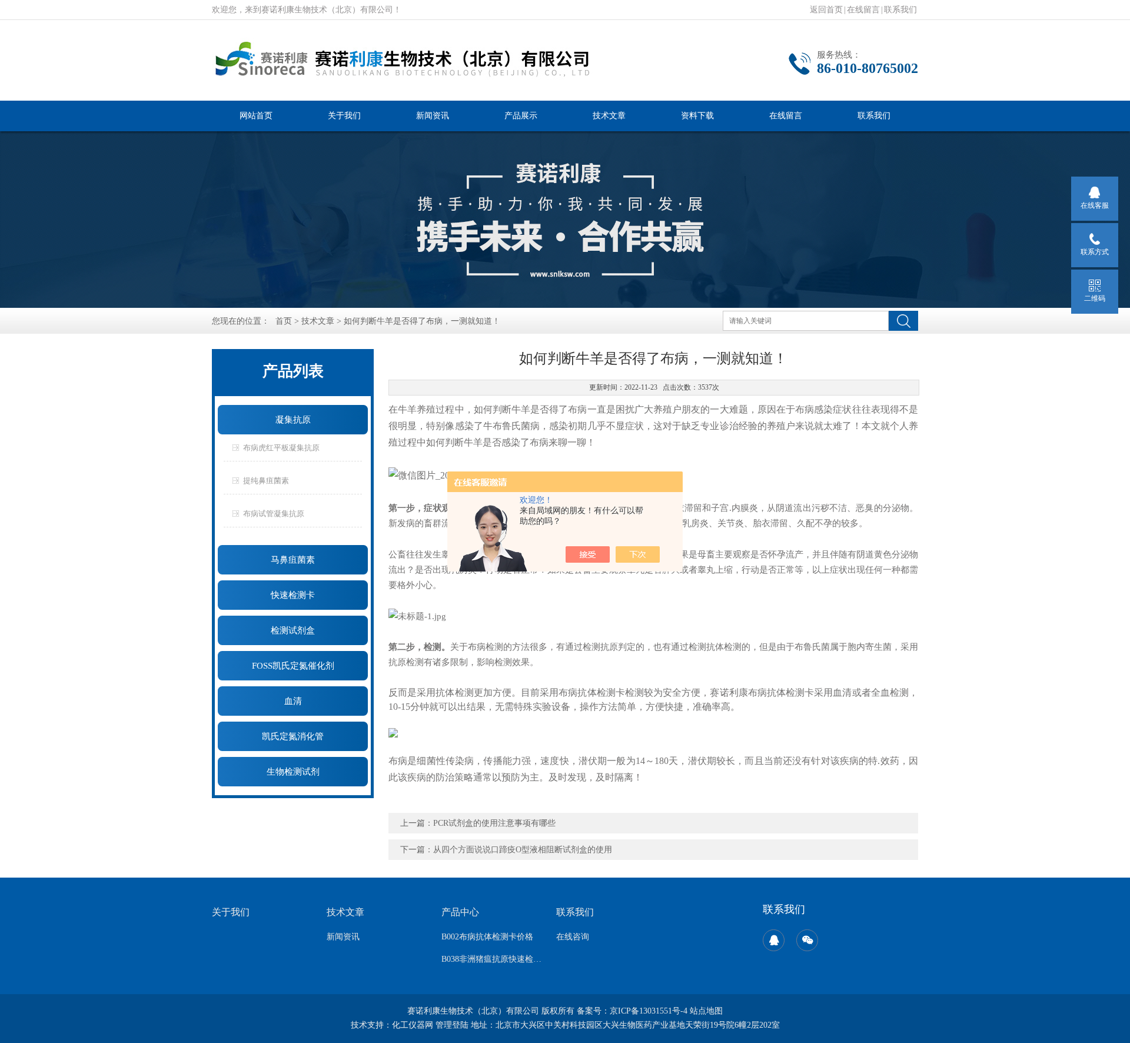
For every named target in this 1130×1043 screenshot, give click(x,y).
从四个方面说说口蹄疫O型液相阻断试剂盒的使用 (522, 849)
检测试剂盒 (293, 630)
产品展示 (520, 115)
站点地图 (706, 1011)
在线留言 (863, 9)
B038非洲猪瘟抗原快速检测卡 (492, 959)
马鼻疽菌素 (293, 559)
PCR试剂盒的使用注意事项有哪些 (494, 823)
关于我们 (344, 115)
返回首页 (826, 9)
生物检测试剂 (293, 771)
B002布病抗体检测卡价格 (487, 936)
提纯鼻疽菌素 (266, 480)
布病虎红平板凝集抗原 (281, 447)
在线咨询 (572, 936)
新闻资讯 (432, 115)
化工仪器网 (412, 1025)
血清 (293, 701)
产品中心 (460, 912)
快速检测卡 (293, 595)
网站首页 (256, 115)
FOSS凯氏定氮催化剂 (293, 665)
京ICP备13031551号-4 (648, 1011)
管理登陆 (452, 1025)
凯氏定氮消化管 (293, 736)
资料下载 (697, 115)
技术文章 (609, 115)
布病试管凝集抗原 (273, 513)
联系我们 (900, 9)
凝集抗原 (293, 419)
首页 (283, 321)
